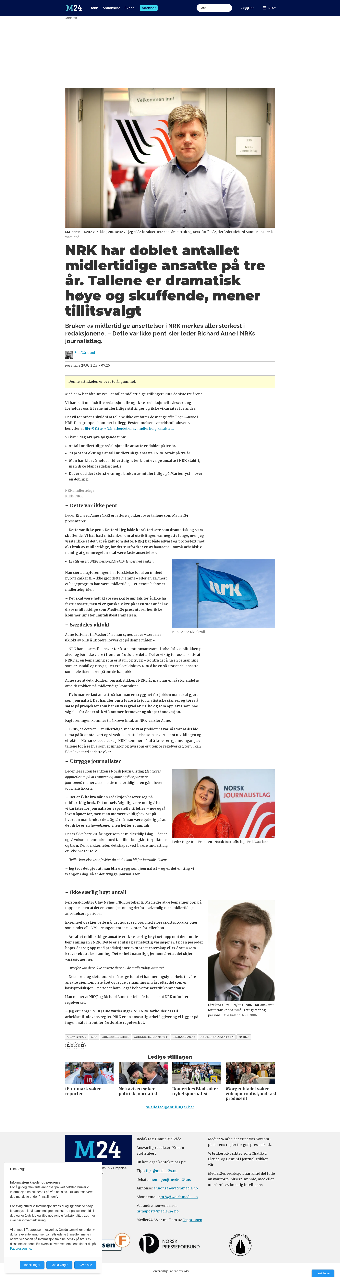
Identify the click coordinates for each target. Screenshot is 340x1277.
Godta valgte (59, 1265)
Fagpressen (192, 1220)
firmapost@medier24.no (158, 1211)
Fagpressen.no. (21, 1248)
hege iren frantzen (217, 1037)
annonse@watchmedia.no (175, 1188)
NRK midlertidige (79, 490)
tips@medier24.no (161, 1171)
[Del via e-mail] (82, 1045)
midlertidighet (115, 1037)
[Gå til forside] (74, 8)
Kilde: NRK (74, 496)
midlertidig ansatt (151, 1037)
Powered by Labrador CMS (170, 1271)
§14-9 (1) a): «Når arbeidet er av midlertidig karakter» (130, 428)
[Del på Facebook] (68, 1045)
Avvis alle (85, 1265)
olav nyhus (76, 1037)
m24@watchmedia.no (179, 1197)
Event (129, 8)
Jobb (94, 8)
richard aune (184, 1037)
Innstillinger (323, 1273)
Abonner (149, 8)
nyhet (244, 1037)
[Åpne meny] (269, 8)
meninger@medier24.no (170, 1179)
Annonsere (111, 8)
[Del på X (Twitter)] (75, 1045)
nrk (94, 1037)
